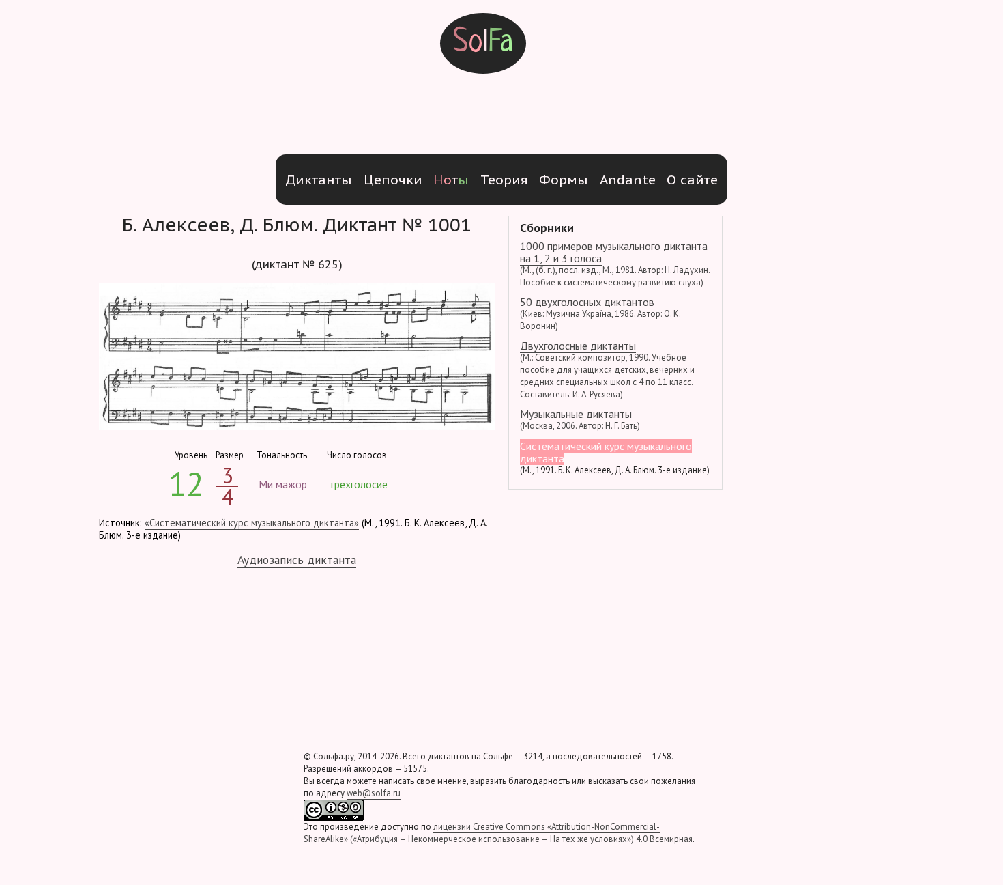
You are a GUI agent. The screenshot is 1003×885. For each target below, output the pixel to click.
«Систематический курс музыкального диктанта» (252, 522)
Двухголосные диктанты (607, 369)
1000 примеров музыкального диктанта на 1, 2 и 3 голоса (615, 263)
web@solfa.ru (374, 793)
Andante (628, 179)
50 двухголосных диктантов (600, 313)
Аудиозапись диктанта (296, 559)
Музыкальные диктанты (580, 419)
